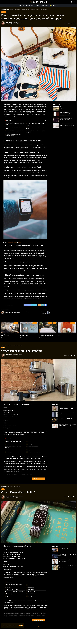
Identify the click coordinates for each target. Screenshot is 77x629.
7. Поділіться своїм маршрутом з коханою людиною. (13, 135)
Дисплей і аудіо (31, 589)
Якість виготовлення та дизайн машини (13, 447)
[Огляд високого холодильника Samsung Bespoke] (55, 414)
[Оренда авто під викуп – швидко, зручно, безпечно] (56, 108)
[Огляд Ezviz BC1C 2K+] (55, 550)
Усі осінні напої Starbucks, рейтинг (66, 333)
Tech (3, 347)
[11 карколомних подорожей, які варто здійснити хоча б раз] (55, 567)
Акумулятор (9, 593)
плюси (29, 441)
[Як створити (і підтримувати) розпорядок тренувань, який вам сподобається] (55, 408)
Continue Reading (38, 478)
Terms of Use (12, 626)
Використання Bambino (33, 446)
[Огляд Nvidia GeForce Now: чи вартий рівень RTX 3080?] (55, 556)
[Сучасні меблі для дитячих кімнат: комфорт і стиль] (29, 327)
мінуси (8, 444)
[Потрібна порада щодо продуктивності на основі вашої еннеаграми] (55, 426)
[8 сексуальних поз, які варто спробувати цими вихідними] (56, 125)
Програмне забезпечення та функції (14, 591)
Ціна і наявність (10, 449)
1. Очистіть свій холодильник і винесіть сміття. (14, 124)
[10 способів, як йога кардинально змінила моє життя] (55, 561)
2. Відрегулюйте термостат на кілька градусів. (35, 124)
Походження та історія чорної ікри (66, 418)
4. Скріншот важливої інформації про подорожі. (35, 128)
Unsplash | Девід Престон (14, 242)
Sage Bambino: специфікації (34, 452)
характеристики (9, 452)
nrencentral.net (38, 2)
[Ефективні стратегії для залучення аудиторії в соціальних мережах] (56, 114)
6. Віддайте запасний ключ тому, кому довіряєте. (35, 131)
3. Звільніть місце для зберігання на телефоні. (14, 128)
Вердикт (29, 449)
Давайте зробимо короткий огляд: (14, 441)
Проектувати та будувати (12, 589)
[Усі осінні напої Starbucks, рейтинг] (67, 327)
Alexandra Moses (9, 22)
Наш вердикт (31, 444)
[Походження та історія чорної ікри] (55, 420)
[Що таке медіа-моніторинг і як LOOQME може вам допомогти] (48, 327)
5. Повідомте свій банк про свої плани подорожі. (14, 131)
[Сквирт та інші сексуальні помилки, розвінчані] (56, 120)
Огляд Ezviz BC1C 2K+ (63, 548)
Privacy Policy (5, 626)
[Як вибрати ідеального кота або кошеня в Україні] (10, 327)
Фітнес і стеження (32, 591)
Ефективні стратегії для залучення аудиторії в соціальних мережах (65, 114)
